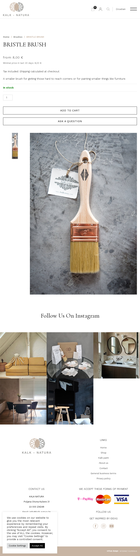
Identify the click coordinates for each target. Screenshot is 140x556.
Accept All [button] (37, 545)
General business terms (103, 473)
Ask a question (70, 121)
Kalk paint (103, 458)
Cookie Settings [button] (17, 545)
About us (103, 463)
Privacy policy (103, 478)
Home (6, 37)
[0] (92, 9)
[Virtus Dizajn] (122, 551)
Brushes (17, 37)
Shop (103, 452)
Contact (104, 468)
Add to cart (70, 110)
